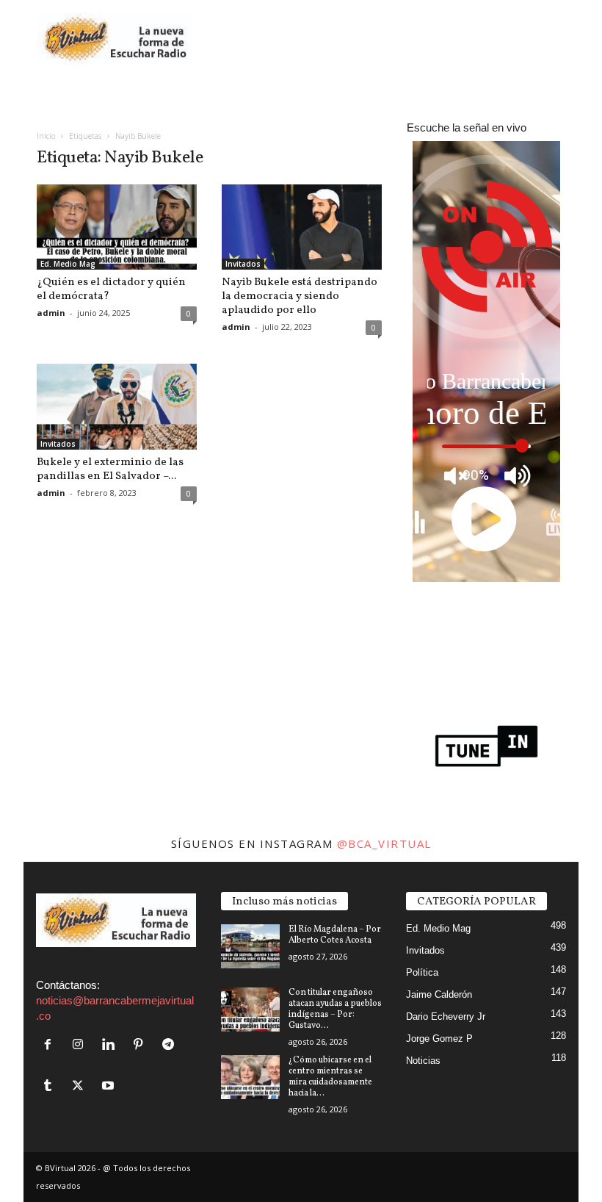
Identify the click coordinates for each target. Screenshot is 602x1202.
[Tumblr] (51, 1086)
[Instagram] (81, 1045)
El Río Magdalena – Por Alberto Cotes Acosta (335, 935)
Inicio (46, 136)
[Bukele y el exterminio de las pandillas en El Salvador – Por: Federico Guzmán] (117, 406)
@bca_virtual (384, 843)
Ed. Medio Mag (67, 264)
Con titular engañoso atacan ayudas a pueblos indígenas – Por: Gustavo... (335, 1009)
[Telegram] (170, 1045)
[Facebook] (51, 1045)
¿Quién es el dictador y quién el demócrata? (111, 289)
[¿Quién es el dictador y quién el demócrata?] (117, 227)
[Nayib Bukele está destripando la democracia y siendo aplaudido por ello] (302, 227)
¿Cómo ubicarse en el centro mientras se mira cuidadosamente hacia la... (330, 1076)
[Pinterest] (141, 1045)
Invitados (243, 264)
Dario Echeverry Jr (445, 1016)
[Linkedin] (111, 1045)
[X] (81, 1086)
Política (422, 972)
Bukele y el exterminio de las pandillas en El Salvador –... (110, 469)
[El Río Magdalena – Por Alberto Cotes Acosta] (250, 946)
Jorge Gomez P (439, 1038)
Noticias (423, 1060)
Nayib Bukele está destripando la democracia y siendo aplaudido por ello (299, 296)
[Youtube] (109, 1086)
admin (51, 312)
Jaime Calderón (439, 994)
